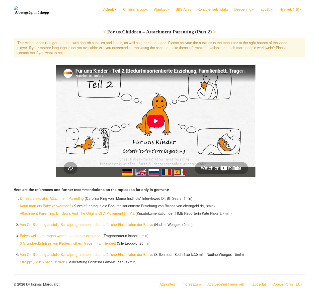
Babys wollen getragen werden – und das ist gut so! (60, 235)
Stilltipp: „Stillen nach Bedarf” (42, 261)
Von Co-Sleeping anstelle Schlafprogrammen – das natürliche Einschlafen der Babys (86, 224)
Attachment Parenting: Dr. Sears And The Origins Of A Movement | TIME (77, 213)
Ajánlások (161, 9)
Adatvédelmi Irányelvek (225, 284)
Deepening (242, 9)
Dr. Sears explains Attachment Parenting (52, 198)
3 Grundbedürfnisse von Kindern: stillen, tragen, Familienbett (68, 243)
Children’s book (135, 9)
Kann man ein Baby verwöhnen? (45, 205)
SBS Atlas (183, 9)
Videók (108, 9)
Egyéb (265, 9)
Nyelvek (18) (289, 9)
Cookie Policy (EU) (287, 284)
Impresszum (191, 284)
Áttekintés (167, 284)
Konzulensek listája (213, 9)
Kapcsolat (258, 284)
